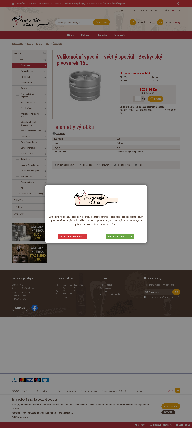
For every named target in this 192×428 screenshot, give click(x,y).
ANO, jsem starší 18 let (120, 236)
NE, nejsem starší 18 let (72, 236)
